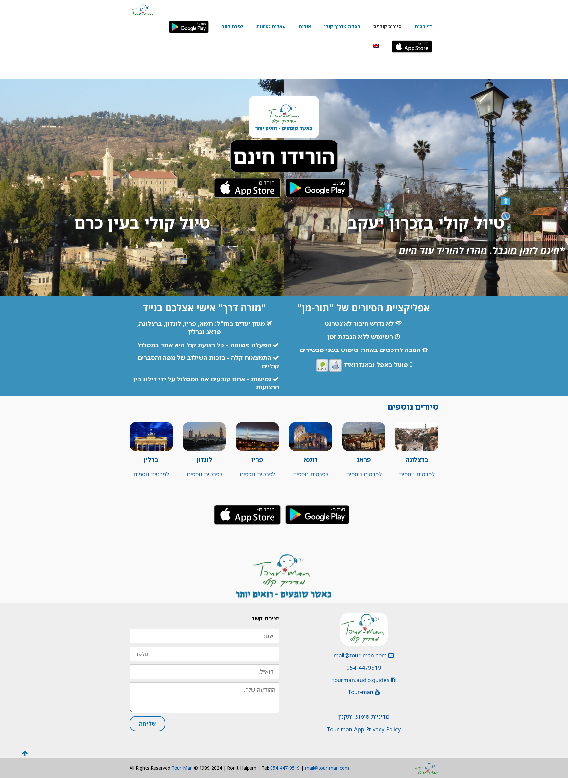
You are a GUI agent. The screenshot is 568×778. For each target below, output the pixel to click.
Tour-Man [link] (182, 768)
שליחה (147, 723)
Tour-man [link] (361, 692)
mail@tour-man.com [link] (361, 655)
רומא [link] (311, 459)
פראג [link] (364, 459)
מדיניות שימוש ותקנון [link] (363, 716)
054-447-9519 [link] (285, 768)
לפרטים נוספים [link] (417, 474)
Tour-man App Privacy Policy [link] (364, 729)
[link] (141, 9)
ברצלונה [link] (416, 459)
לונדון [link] (204, 459)
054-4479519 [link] (363, 667)
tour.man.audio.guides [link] (361, 680)
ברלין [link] (151, 459)
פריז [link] (257, 459)
